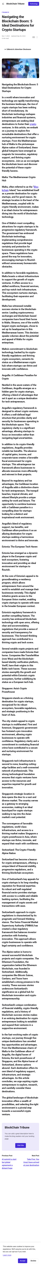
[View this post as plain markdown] (34, 37)
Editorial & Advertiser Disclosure (19, 49)
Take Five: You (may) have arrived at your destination (31, 1162)
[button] (3, 3)
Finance (5, 12)
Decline (33, 1261)
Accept (22, 1261)
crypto (33, 124)
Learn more (7, 1255)
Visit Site (20, 1145)
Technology (34, 4)
